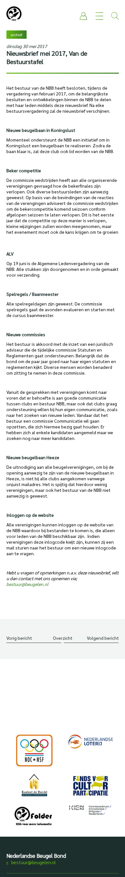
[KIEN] (91, 810)
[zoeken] (115, 16)
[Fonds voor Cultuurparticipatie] (91, 785)
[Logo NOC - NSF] (34, 751)
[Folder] (34, 817)
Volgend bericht (103, 638)
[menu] (99, 16)
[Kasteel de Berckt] (34, 785)
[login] (84, 16)
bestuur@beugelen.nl (33, 862)
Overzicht (62, 638)
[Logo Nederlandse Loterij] (91, 742)
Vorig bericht (19, 638)
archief (16, 34)
